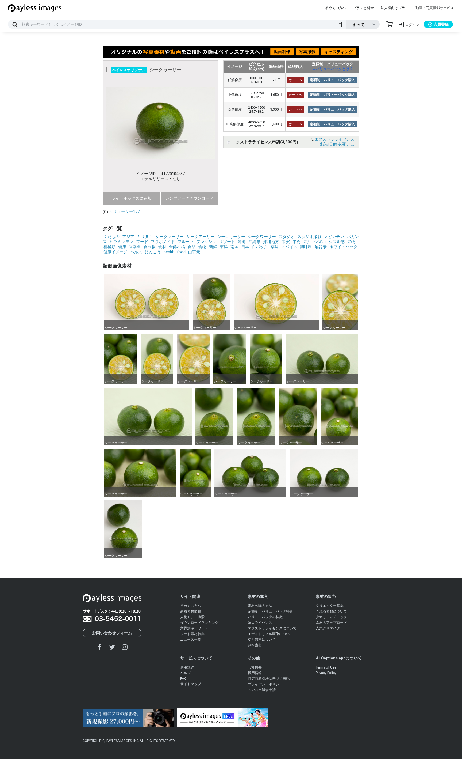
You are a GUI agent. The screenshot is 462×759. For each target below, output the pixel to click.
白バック (260, 246)
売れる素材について (331, 611)
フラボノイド (163, 241)
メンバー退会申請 (262, 690)
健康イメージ (115, 252)
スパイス (289, 246)
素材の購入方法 (260, 606)
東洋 (224, 246)
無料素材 (255, 645)
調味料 (306, 246)
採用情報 (255, 673)
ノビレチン (334, 236)
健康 (122, 246)
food (181, 252)
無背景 (321, 246)
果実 (286, 241)
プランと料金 (363, 8)
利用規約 (187, 667)
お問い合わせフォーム (112, 632)
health (169, 252)
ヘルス (136, 252)
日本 (245, 246)
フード (142, 241)
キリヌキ (145, 236)
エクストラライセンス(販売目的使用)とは (334, 142)
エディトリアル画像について (270, 634)
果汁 (307, 241)
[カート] (389, 24)
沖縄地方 (271, 241)
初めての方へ (335, 8)
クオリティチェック (331, 617)
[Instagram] (124, 647)
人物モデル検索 (192, 617)
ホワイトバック (343, 246)
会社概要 (255, 667)
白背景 (194, 252)
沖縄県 (254, 241)
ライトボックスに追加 (131, 198)
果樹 (296, 241)
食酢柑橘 (177, 246)
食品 (192, 246)
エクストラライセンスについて (272, 628)
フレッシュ (206, 241)
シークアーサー (200, 236)
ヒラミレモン (121, 241)
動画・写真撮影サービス (434, 8)
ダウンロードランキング (199, 623)
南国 (234, 246)
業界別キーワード (194, 628)
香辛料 (135, 246)
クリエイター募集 (330, 606)
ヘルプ (185, 673)
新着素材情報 (190, 611)
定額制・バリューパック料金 (270, 611)
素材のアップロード (331, 623)
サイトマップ (190, 684)
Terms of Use (326, 667)
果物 (351, 241)
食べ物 (150, 246)
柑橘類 (109, 246)
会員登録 (441, 24)
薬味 (275, 246)
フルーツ (186, 241)
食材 (162, 246)
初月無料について (262, 639)
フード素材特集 (192, 634)
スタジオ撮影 (309, 236)
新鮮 (213, 246)
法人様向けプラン (395, 8)
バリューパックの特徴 (265, 617)
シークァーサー (170, 236)
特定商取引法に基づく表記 (269, 679)
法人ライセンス (260, 623)
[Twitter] (112, 647)
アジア (128, 236)
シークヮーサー (231, 236)
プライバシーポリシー (265, 684)
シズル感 (337, 241)
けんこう (153, 252)
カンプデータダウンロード (189, 198)
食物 (202, 246)
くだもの (111, 236)
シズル (320, 241)
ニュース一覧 (190, 639)
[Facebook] (99, 647)
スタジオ (287, 236)
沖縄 (242, 241)
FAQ (183, 679)
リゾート (227, 241)
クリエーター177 (124, 211)
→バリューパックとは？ (332, 69)
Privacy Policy (326, 673)
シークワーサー (262, 236)
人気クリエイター (330, 628)
